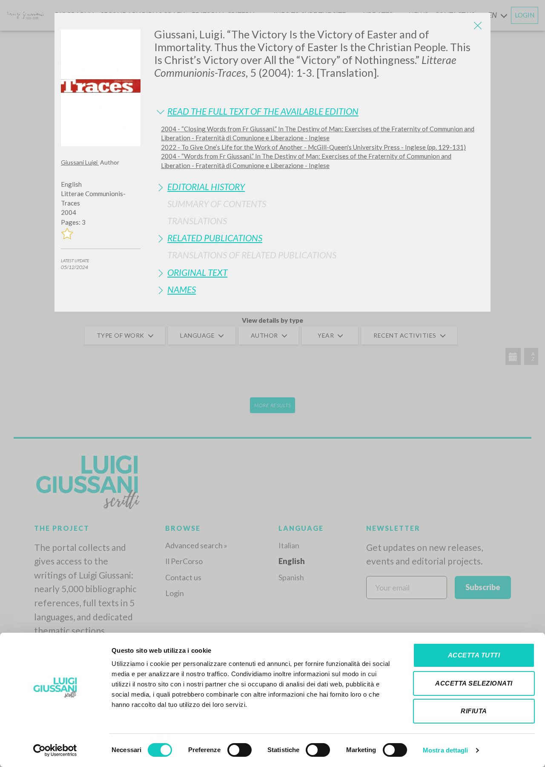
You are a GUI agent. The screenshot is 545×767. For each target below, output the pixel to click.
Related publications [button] (214, 238)
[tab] (319, 111)
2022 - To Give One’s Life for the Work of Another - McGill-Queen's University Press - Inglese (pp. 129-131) (313, 147)
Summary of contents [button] (216, 203)
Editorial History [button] (206, 186)
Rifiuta (474, 711)
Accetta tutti (474, 655)
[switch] (239, 750)
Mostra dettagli (445, 750)
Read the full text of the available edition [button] (263, 111)
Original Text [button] (197, 272)
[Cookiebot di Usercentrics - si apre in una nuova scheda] (55, 750)
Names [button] (181, 289)
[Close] (477, 25)
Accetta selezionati (474, 683)
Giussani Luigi (80, 162)
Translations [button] (197, 221)
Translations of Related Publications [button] (251, 255)
